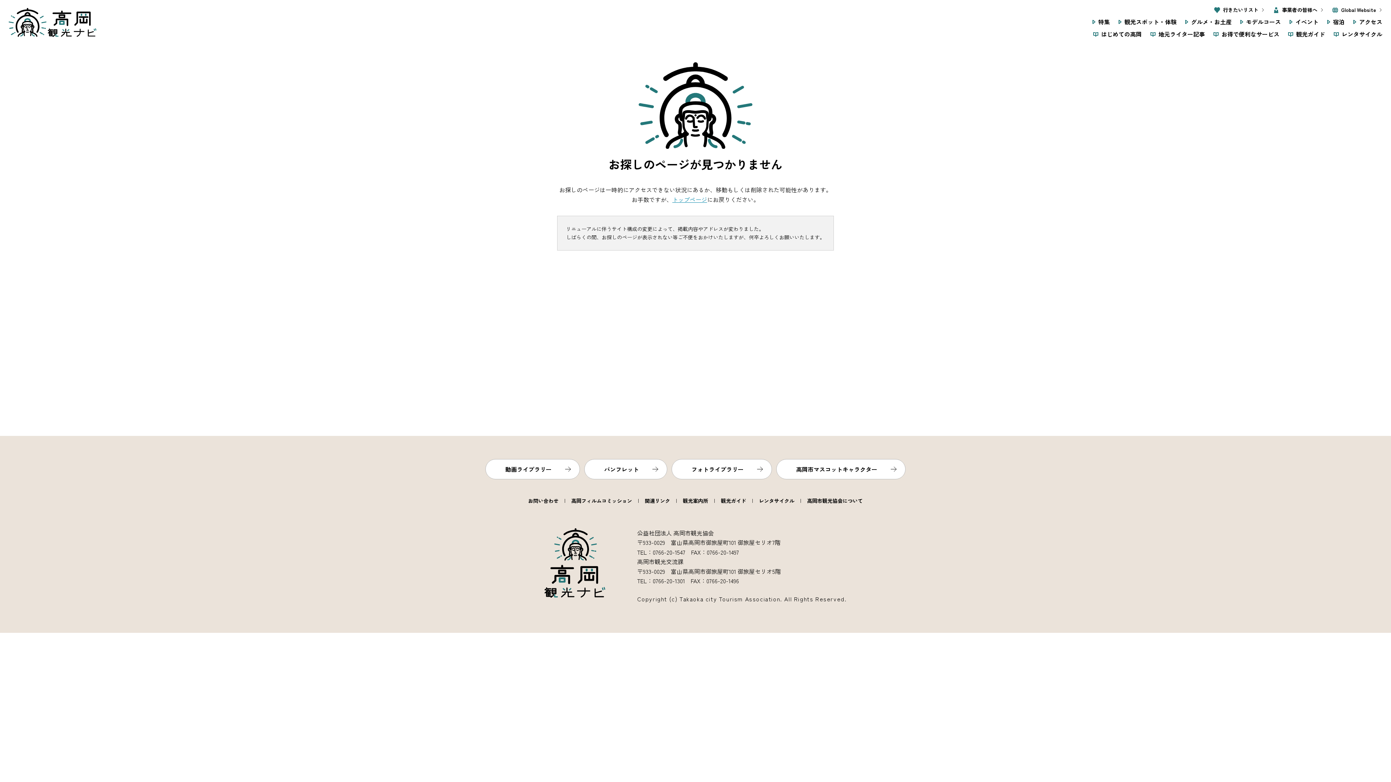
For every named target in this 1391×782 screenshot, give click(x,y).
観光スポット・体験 (1150, 21)
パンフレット (621, 469)
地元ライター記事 (1181, 34)
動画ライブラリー (528, 469)
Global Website (1358, 9)
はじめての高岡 (1121, 34)
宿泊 (1339, 21)
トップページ (689, 199)
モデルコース (1263, 21)
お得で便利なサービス (1250, 34)
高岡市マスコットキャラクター (836, 469)
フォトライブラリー (718, 469)
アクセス (1370, 21)
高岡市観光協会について (835, 500)
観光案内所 (695, 500)
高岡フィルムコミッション (601, 500)
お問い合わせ (543, 500)
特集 (1104, 21)
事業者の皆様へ (1299, 9)
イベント (1307, 21)
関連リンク (657, 500)
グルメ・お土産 (1211, 21)
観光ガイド (1310, 34)
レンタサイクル (1362, 34)
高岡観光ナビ (52, 22)
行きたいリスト (1240, 9)
